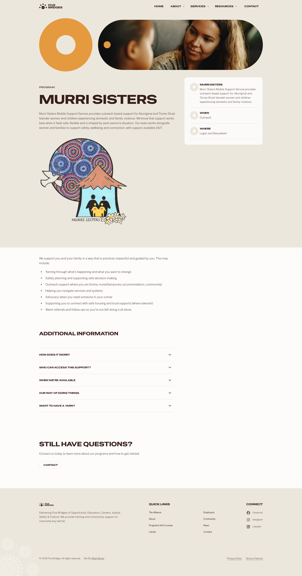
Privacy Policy (234, 558)
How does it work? (54, 354)
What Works (97, 558)
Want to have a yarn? (57, 405)
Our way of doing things (59, 393)
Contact (51, 465)
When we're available (57, 380)
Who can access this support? (65, 367)
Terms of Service (254, 558)
